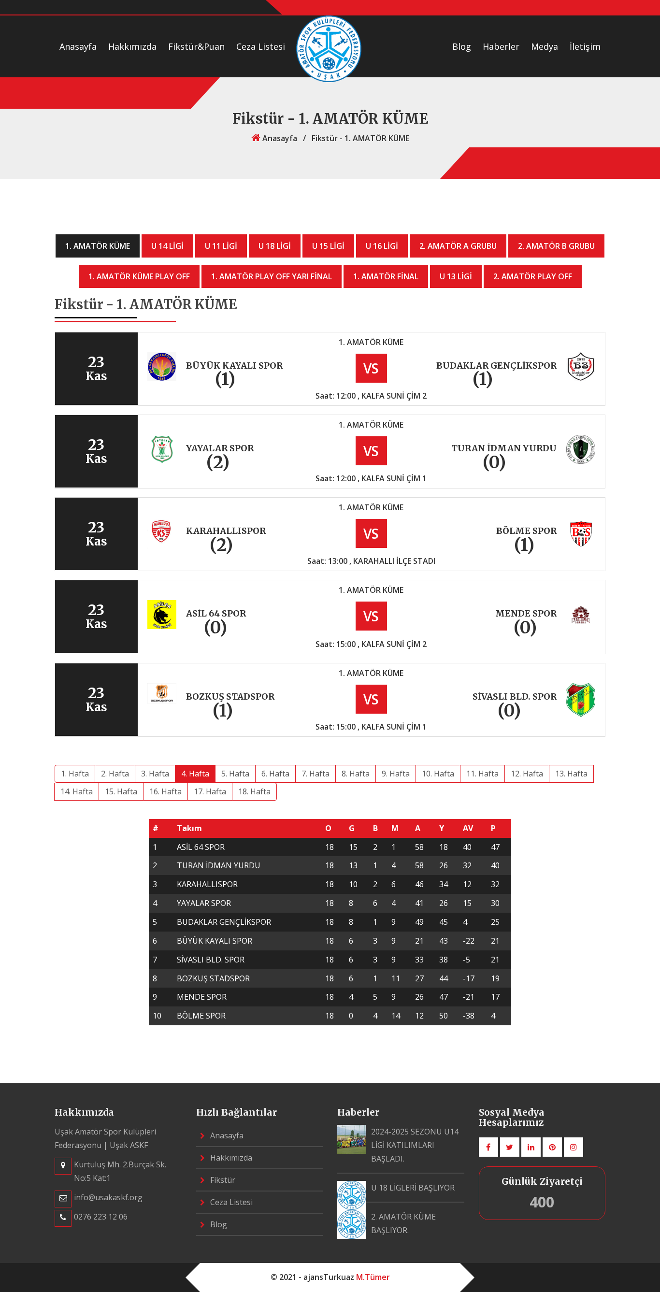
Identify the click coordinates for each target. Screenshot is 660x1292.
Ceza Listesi (260, 46)
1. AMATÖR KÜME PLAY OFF (139, 276)
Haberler (501, 46)
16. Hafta (165, 791)
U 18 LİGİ (274, 246)
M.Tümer (373, 1277)
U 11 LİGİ (221, 246)
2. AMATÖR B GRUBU (556, 246)
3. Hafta (155, 773)
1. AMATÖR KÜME (97, 246)
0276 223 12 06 (101, 1216)
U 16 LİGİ (382, 246)
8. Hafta (356, 773)
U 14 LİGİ (167, 246)
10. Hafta (438, 773)
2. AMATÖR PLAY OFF (532, 276)
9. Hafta (396, 773)
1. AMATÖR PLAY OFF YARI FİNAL (271, 276)
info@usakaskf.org (108, 1197)
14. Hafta (76, 791)
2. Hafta (115, 773)
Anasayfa (78, 46)
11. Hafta (482, 773)
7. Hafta (315, 773)
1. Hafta (75, 773)
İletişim (585, 46)
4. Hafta (195, 773)
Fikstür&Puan (196, 46)
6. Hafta (275, 773)
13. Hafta (571, 773)
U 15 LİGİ (328, 246)
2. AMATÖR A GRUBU (458, 246)
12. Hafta (527, 773)
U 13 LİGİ (456, 276)
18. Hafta (254, 791)
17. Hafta (210, 791)
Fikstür (221, 1180)
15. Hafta (121, 791)
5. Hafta (235, 773)
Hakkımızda (132, 46)
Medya (544, 46)
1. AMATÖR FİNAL (385, 276)
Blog (461, 46)
